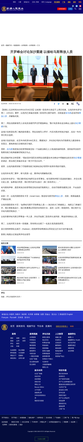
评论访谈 (46, 334)
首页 (2, 45)
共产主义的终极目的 (65, 382)
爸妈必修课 (59, 351)
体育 (24, 341)
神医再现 (71, 348)
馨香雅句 (58, 345)
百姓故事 (62, 401)
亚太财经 (33, 364)
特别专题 (63, 370)
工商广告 (62, 409)
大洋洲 (30, 314)
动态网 (73, 422)
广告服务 (58, 417)
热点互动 (45, 340)
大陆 (11, 346)
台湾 (17, 341)
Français (5, 317)
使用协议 (40, 417)
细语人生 (45, 367)
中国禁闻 (33, 342)
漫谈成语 (58, 348)
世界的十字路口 (47, 359)
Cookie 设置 (41, 439)
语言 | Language (47, 2)
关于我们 (14, 417)
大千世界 (38, 390)
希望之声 (43, 422)
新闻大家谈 (46, 337)
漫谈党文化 (62, 403)
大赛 (19, 2)
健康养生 (72, 334)
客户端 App (76, 417)
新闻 (14, 334)
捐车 (74, 2)
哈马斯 (68, 113)
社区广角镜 (33, 359)
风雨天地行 (62, 395)
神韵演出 (13, 358)
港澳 (17, 338)
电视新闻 (17, 45)
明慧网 (66, 422)
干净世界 (35, 422)
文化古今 (58, 353)
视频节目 (9, 45)
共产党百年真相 (64, 379)
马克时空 (45, 362)
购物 (80, 2)
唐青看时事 (46, 356)
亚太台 (54, 314)
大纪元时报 (25, 422)
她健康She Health (74, 340)
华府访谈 (33, 353)
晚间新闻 (33, 345)
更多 (21, 424)
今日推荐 (21, 353)
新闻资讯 (20, 326)
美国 (11, 341)
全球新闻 (24, 45)
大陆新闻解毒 (46, 364)
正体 (33, 2)
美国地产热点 (59, 356)
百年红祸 (62, 392)
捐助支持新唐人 (62, 326)
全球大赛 (21, 358)
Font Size (72, 103)
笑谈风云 (58, 340)
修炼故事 (62, 406)
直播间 (48, 326)
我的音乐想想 (39, 401)
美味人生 (38, 384)
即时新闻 (13, 353)
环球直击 (33, 340)
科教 (17, 346)
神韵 (14, 2)
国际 (11, 338)
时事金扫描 (46, 342)
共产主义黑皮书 (64, 398)
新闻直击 (33, 348)
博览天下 (13, 355)
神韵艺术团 (15, 422)
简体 (37, 2)
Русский (13, 317)
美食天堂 (38, 382)
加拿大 (17, 314)
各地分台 (26, 2)
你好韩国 (38, 379)
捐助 (69, 2)
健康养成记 (72, 345)
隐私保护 (32, 417)
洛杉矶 (24, 314)
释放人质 (59, 196)
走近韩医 (71, 351)
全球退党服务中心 (55, 422)
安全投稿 (49, 417)
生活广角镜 (38, 373)
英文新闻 (57, 2)
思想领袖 (45, 348)
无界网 (4, 424)
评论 (11, 343)
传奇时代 (62, 376)
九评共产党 (62, 387)
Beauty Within (39, 387)
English (70, 314)
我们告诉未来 (63, 373)
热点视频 (21, 350)
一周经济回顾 (34, 356)
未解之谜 (58, 337)
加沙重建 (77, 158)
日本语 (20, 317)
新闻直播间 (62, 9)
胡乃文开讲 (72, 342)
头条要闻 (13, 350)
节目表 (40, 326)
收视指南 (23, 417)
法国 (42, 314)
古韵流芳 (58, 342)
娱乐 (24, 338)
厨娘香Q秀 (38, 392)
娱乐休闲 (38, 370)
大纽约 (11, 314)
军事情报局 (46, 353)
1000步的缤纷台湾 (40, 396)
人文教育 (59, 334)
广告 (63, 2)
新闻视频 (33, 334)
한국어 (27, 317)
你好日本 (38, 376)
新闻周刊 (33, 351)
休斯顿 (36, 314)
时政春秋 (45, 345)
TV (71, 9)
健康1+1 (71, 337)
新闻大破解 (46, 351)
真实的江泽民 (63, 390)
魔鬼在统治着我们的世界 (67, 384)
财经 (17, 343)
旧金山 (47, 314)
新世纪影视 (13, 424)
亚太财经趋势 (34, 362)
